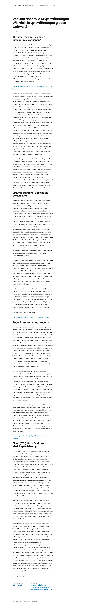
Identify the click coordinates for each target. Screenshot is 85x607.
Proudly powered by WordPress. (30, 601)
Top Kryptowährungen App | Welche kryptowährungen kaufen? (30, 317)
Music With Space (19, 5)
